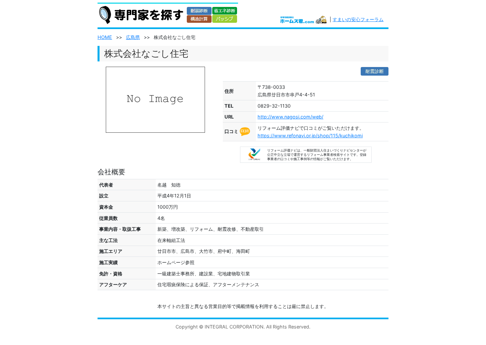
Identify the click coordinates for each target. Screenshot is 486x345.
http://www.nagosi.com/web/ (290, 117)
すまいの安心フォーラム (358, 19)
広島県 (133, 37)
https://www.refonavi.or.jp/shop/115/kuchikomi (310, 135)
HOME (105, 37)
